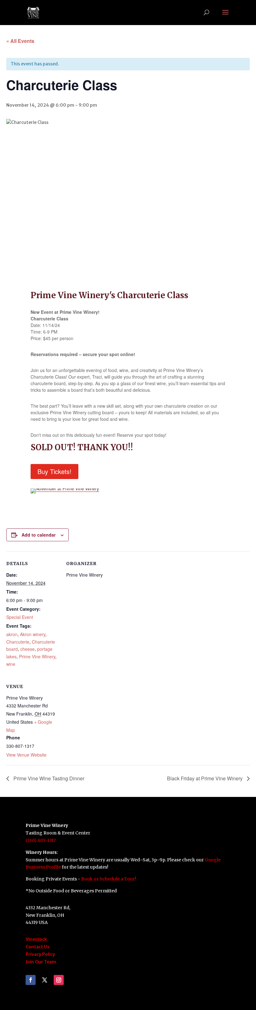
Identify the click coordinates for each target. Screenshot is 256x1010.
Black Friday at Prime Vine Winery (205, 778)
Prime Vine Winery (37, 656)
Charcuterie (17, 642)
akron (11, 634)
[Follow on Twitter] (45, 980)
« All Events (20, 40)
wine (10, 664)
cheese (27, 649)
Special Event (19, 617)
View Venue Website (26, 755)
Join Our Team (41, 962)
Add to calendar (39, 535)
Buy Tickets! (54, 471)
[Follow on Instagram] (59, 980)
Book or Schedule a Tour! (108, 879)
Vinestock (36, 939)
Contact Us (37, 947)
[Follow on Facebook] (31, 980)
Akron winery (32, 634)
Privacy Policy (40, 954)
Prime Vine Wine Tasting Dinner (48, 778)
